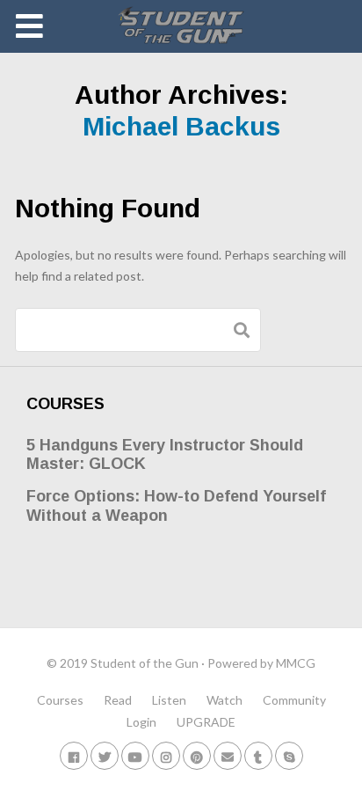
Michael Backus (181, 126)
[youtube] (135, 755)
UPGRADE (206, 721)
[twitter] (104, 755)
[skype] (289, 755)
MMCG (295, 662)
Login (141, 721)
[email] (228, 755)
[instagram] (166, 755)
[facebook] (74, 755)
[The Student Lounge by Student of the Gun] (181, 26)
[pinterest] (197, 755)
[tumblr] (258, 755)
